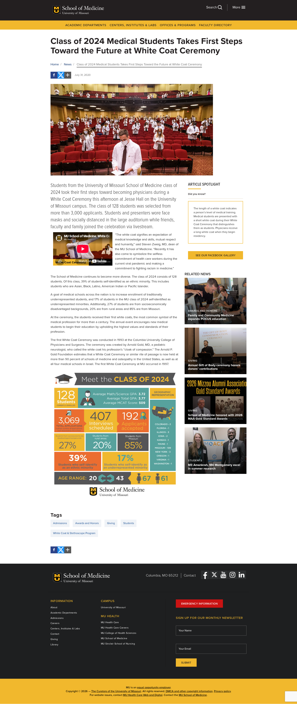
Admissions (60, 523)
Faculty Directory (215, 25)
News (68, 64)
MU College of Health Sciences (118, 633)
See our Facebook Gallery (216, 255)
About (54, 607)
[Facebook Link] (205, 575)
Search (212, 7)
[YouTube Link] (223, 575)
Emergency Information (199, 603)
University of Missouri (113, 607)
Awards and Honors (87, 523)
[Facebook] (54, 75)
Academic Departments (85, 25)
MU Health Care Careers (115, 627)
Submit (186, 662)
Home (55, 64)
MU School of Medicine (114, 638)
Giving (111, 523)
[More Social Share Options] (67, 75)
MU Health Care (110, 622)
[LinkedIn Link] (241, 575)
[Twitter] (60, 75)
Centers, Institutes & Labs (133, 25)
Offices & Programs (178, 25)
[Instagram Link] (232, 575)
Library (54, 644)
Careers (55, 623)
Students (128, 523)
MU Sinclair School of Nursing (118, 643)
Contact (190, 575)
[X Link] (214, 575)
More (237, 7)
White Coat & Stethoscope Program (74, 533)
